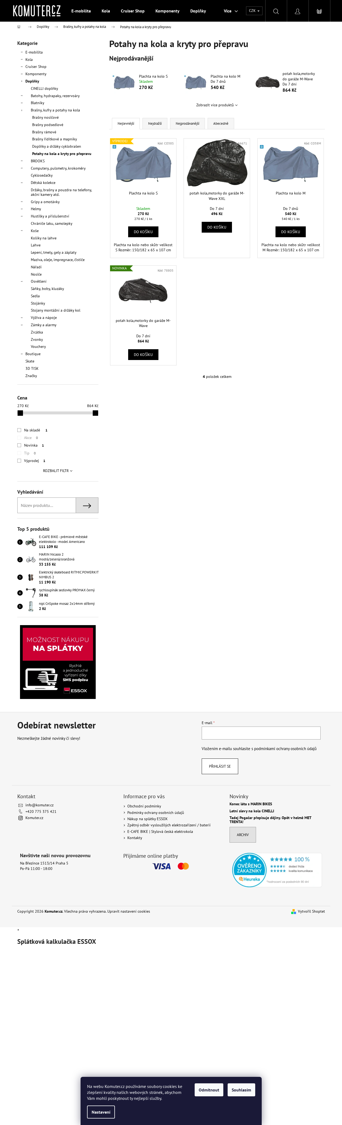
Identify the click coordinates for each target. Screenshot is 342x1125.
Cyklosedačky (42, 175)
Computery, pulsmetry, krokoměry (58, 168)
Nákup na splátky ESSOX (147, 818)
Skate (29, 361)
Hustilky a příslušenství (50, 216)
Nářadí (36, 267)
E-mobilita (34, 52)
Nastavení (101, 1112)
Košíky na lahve (44, 238)
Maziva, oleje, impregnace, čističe (58, 259)
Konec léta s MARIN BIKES (251, 804)
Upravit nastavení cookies (128, 911)
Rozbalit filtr (56, 470)
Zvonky (37, 339)
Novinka (34, 445)
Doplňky (32, 81)
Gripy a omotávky (45, 201)
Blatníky (37, 102)
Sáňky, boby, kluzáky (47, 288)
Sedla (35, 295)
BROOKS (38, 161)
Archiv (243, 834)
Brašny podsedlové (47, 124)
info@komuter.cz (39, 805)
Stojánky (38, 303)
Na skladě (35, 430)
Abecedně (220, 123)
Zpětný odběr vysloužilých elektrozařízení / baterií (169, 825)
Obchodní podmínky (144, 806)
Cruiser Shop (36, 66)
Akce (31, 437)
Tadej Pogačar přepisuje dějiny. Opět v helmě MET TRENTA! (270, 820)
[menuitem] (81, 11)
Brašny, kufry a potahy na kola (55, 110)
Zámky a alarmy (44, 324)
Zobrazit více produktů (215, 105)
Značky (31, 375)
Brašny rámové (44, 132)
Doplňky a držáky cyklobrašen (56, 146)
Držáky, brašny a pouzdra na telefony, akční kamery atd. (61, 192)
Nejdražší (155, 123)
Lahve (36, 245)
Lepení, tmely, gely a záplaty (54, 252)
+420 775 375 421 (41, 811)
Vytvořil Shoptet (311, 911)
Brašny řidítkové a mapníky (54, 139)
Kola (29, 59)
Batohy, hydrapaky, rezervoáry (55, 95)
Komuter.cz (34, 817)
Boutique (33, 353)
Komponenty (36, 73)
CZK (253, 10)
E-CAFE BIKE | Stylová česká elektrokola (160, 831)
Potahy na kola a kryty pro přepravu (61, 153)
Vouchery (38, 346)
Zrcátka (37, 332)
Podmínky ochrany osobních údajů (155, 812)
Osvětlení (39, 281)
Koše (35, 230)
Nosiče (36, 274)
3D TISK (32, 368)
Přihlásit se (220, 766)
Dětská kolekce (43, 182)
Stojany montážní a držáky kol (55, 310)
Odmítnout (209, 1090)
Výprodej (34, 460)
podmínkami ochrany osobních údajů (285, 748)
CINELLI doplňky (44, 88)
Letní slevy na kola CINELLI (252, 811)
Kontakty (134, 837)
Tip (30, 453)
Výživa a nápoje (44, 317)
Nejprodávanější (187, 123)
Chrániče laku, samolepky (51, 223)
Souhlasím (241, 1090)
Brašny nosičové (45, 117)
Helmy (36, 208)
